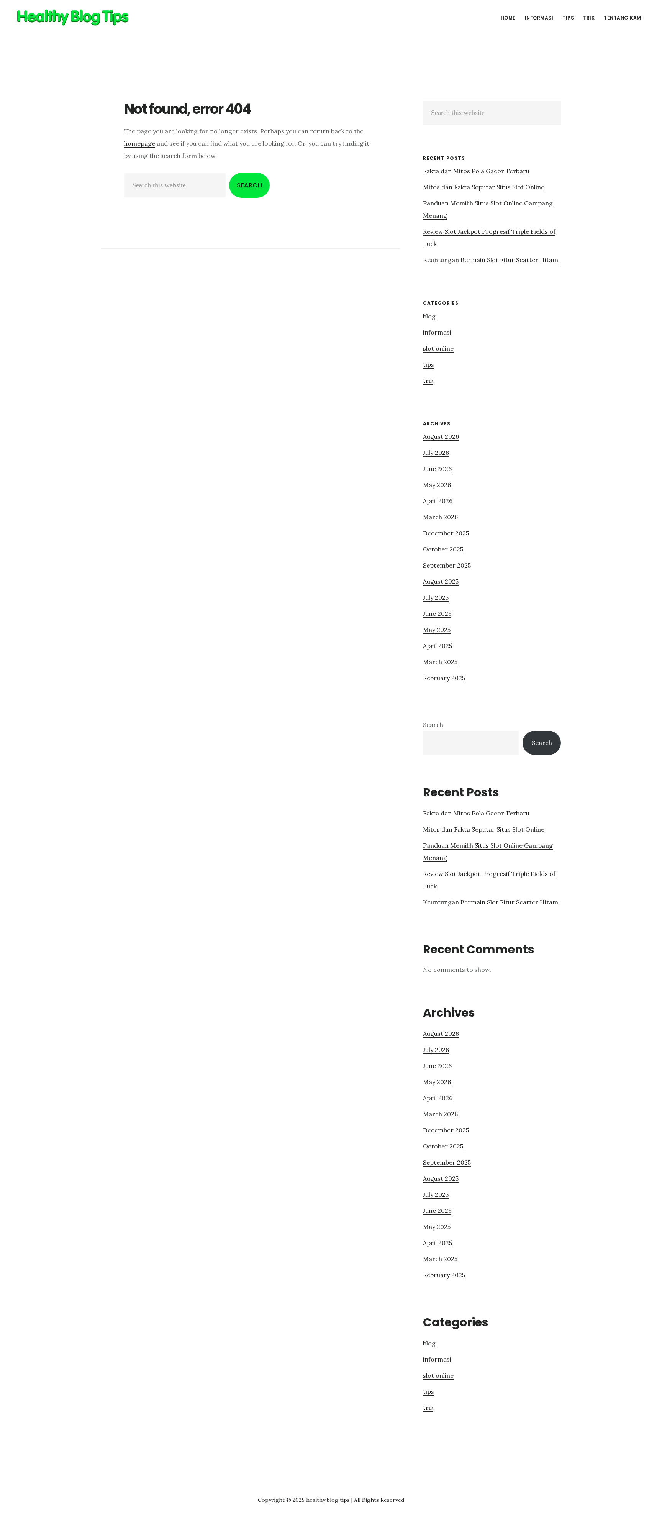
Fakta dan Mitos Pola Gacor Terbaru (476, 171)
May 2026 (437, 485)
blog (429, 316)
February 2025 (444, 678)
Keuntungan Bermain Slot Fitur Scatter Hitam (490, 260)
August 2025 (441, 581)
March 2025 (440, 662)
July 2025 (436, 597)
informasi (437, 332)
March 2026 (440, 517)
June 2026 (437, 469)
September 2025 (447, 565)
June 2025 (437, 613)
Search (433, 724)
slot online (438, 348)
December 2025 (446, 533)
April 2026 (437, 501)
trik (428, 380)
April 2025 (437, 646)
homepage (139, 143)
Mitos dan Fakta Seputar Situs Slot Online (483, 187)
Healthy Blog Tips (72, 16)
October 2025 (443, 549)
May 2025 (437, 629)
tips (428, 364)
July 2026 (436, 452)
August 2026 (441, 436)
